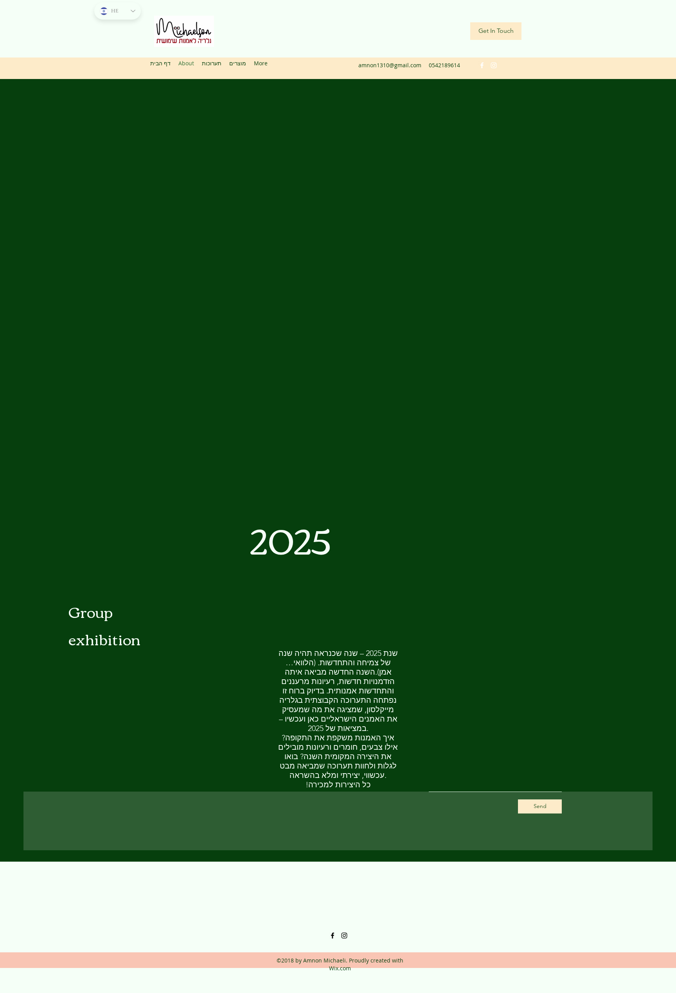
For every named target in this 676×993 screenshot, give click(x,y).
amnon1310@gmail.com (389, 65)
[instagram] (494, 65)
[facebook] (482, 65)
